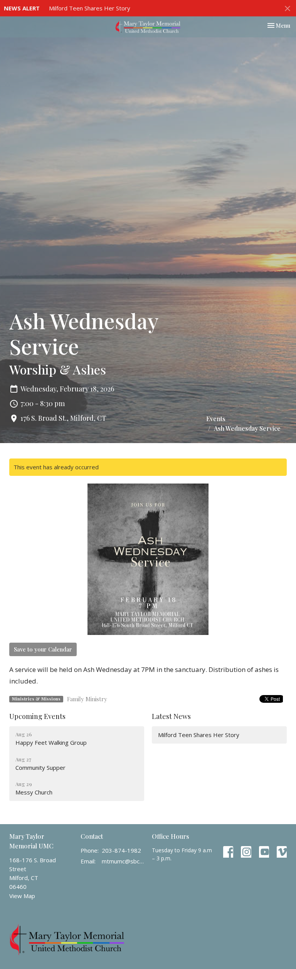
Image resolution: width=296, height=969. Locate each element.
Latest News (171, 716)
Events (215, 419)
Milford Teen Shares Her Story (89, 8)
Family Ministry (87, 699)
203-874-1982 (121, 850)
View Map (22, 896)
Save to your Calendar (43, 649)
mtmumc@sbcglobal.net (123, 861)
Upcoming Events (37, 716)
